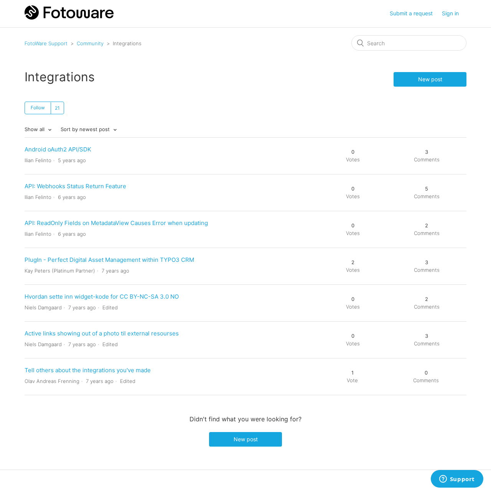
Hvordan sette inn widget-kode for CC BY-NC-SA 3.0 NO (102, 296)
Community (90, 43)
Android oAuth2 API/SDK (58, 149)
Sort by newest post (86, 129)
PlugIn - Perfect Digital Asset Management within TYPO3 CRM (109, 259)
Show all (35, 129)
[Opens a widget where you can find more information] (456, 479)
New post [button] (430, 79)
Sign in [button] (450, 13)
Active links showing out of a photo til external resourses (102, 333)
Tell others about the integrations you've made (88, 370)
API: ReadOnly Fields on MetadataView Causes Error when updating (116, 223)
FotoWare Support (46, 43)
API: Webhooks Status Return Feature (75, 186)
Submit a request (411, 13)
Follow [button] (38, 107)
